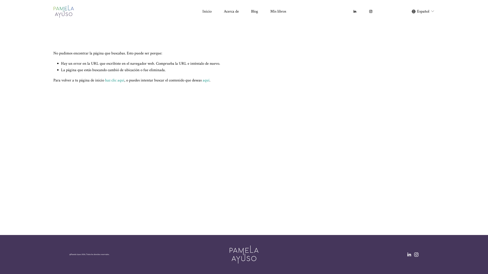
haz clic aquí (114, 80)
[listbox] (423, 11)
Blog (254, 11)
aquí (206, 80)
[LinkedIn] (355, 11)
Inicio (207, 11)
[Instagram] (371, 11)
